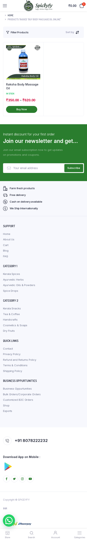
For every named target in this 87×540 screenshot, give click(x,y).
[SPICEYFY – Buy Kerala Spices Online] (38, 5)
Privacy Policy (11, 354)
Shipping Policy (12, 371)
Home (10, 15)
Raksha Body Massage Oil (22, 86)
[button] (9, 520)
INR (5, 508)
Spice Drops (10, 290)
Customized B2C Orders (18, 399)
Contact (8, 348)
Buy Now (21, 109)
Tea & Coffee (11, 314)
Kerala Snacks (12, 308)
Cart (5, 245)
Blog (5, 250)
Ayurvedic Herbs (13, 279)
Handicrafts (10, 319)
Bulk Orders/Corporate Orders (22, 394)
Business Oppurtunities (17, 388)
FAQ (5, 256)
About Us (8, 239)
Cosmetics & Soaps (15, 325)
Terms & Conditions (15, 365)
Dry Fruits (9, 330)
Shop (6, 405)
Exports (7, 411)
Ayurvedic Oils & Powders (19, 285)
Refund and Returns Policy (19, 359)
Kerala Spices (11, 273)
